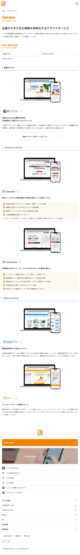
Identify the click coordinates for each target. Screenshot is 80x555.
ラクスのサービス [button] (8, 505)
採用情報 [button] (5, 529)
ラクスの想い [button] (6, 500)
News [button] (4, 515)
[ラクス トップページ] (3, 3)
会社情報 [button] (5, 524)
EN (9, 541)
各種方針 (18, 536)
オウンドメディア (8, 58)
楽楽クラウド (7, 54)
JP (4, 541)
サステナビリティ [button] (8, 510)
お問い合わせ (9, 442)
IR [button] (2, 520)
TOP (3, 10)
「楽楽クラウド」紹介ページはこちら (34, 136)
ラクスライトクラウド (47, 54)
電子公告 (27, 536)
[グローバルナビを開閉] (77, 4)
